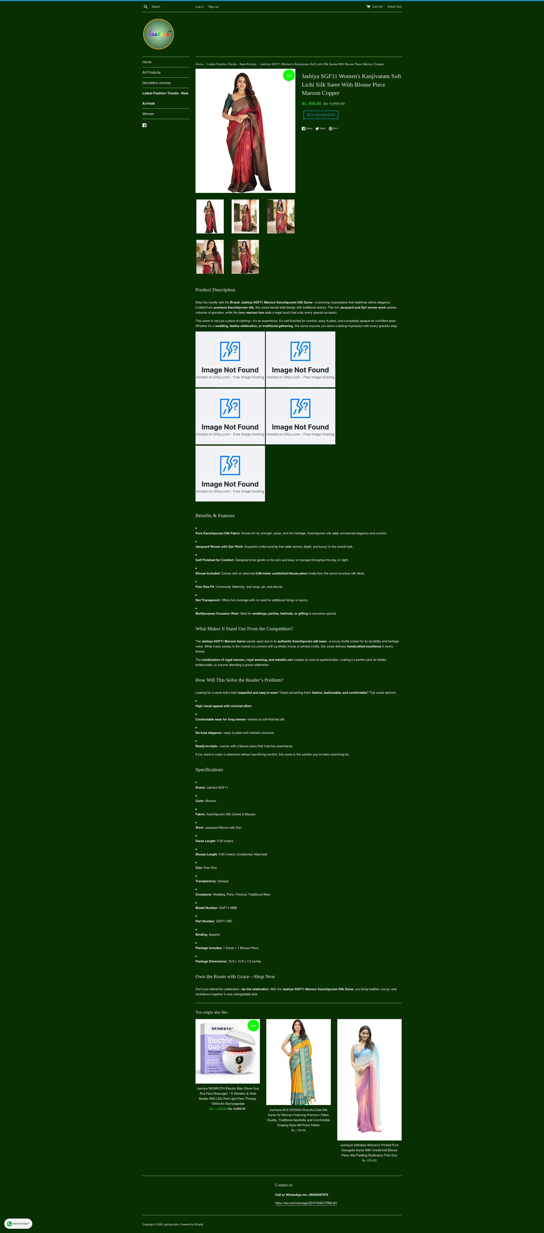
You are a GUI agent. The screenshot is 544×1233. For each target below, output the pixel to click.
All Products (151, 72)
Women (148, 113)
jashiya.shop (171, 1224)
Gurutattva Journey (156, 82)
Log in (200, 6)
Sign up (213, 6)
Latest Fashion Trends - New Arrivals (165, 98)
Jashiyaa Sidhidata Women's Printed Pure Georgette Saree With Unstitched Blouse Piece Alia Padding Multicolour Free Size (369, 1150)
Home (147, 61)
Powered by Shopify (191, 1224)
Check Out (394, 6)
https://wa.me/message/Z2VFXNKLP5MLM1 (306, 1203)
